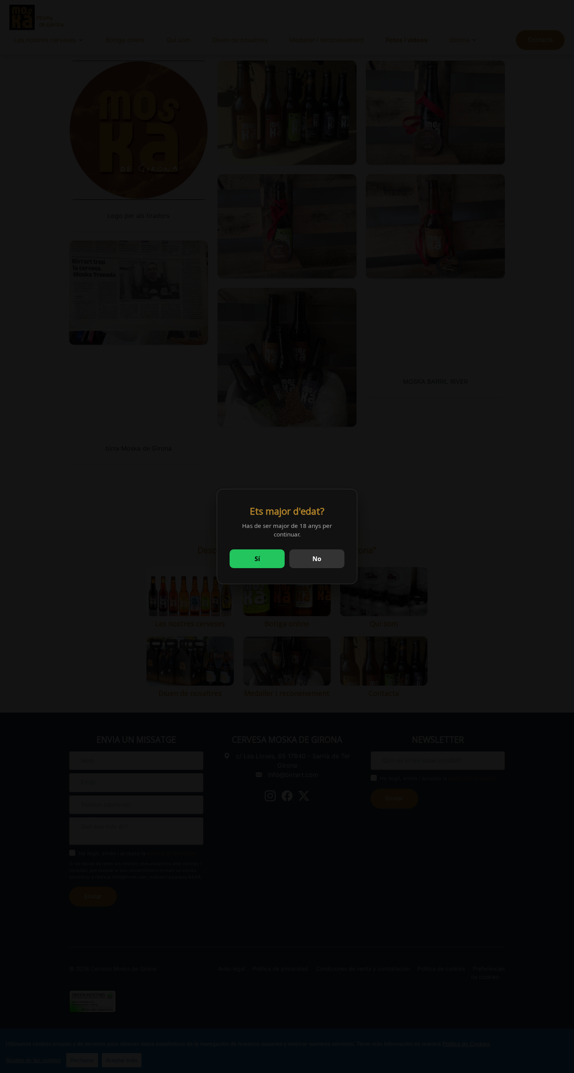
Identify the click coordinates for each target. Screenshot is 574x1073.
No (316, 558)
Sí (257, 558)
